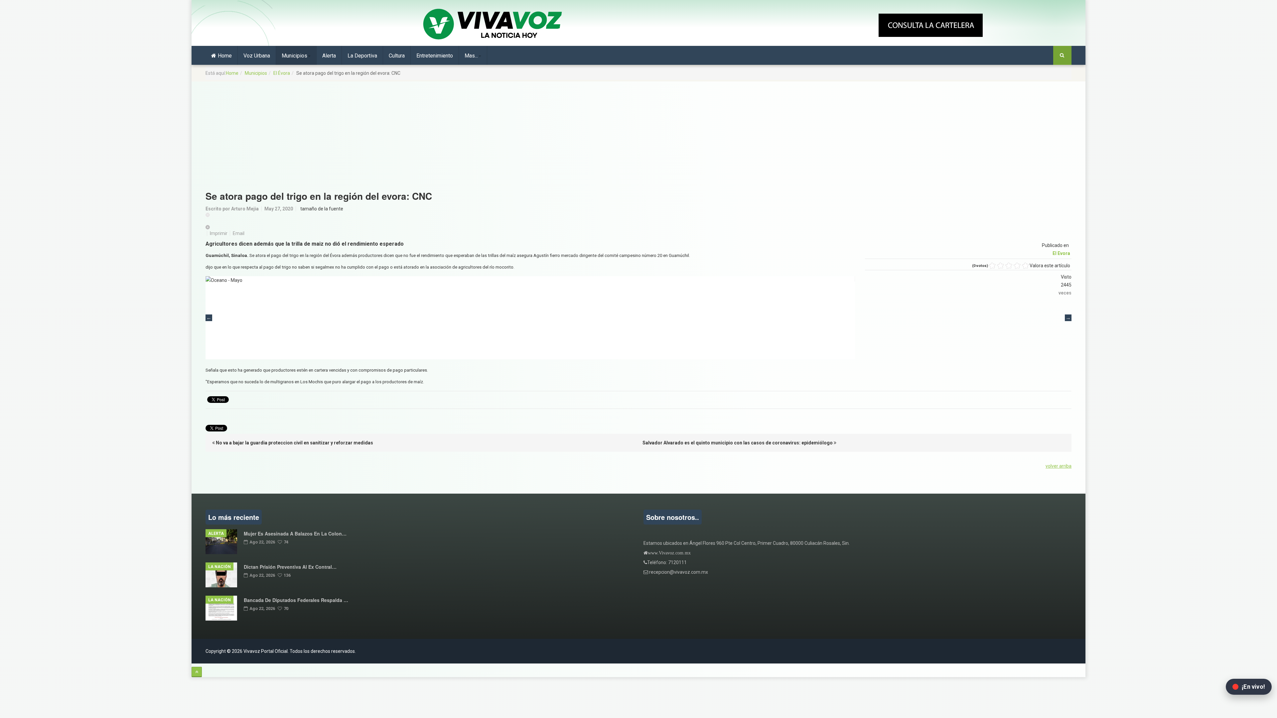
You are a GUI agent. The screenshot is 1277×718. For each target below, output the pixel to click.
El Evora (1061, 253)
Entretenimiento (434, 56)
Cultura (397, 56)
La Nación (219, 566)
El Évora (281, 73)
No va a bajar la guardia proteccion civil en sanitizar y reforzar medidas (294, 442)
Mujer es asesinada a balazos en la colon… (295, 533)
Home (225, 56)
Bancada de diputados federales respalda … (296, 600)
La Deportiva (362, 56)
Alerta (329, 56)
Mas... (471, 56)
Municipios (294, 56)
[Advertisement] (638, 133)
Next (1068, 317)
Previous (209, 317)
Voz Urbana (256, 56)
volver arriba (1058, 466)
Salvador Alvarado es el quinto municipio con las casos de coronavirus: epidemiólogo (738, 442)
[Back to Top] (197, 672)
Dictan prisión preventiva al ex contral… (290, 566)
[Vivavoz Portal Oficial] (492, 25)
